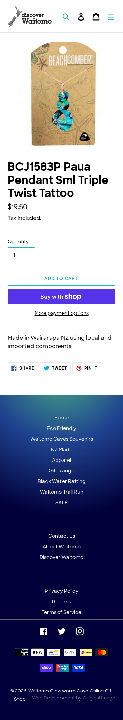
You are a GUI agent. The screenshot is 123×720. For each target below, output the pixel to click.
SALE (61, 502)
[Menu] (111, 16)
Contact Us (61, 536)
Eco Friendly (61, 428)
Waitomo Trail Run (61, 492)
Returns (61, 602)
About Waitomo (62, 547)
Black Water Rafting (62, 481)
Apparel (61, 460)
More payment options (62, 313)
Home (61, 418)
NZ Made (61, 449)
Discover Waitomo (61, 557)
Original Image (99, 698)
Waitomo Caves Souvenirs (61, 439)
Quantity (18, 242)
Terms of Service (61, 612)
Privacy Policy (61, 591)
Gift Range (61, 471)
